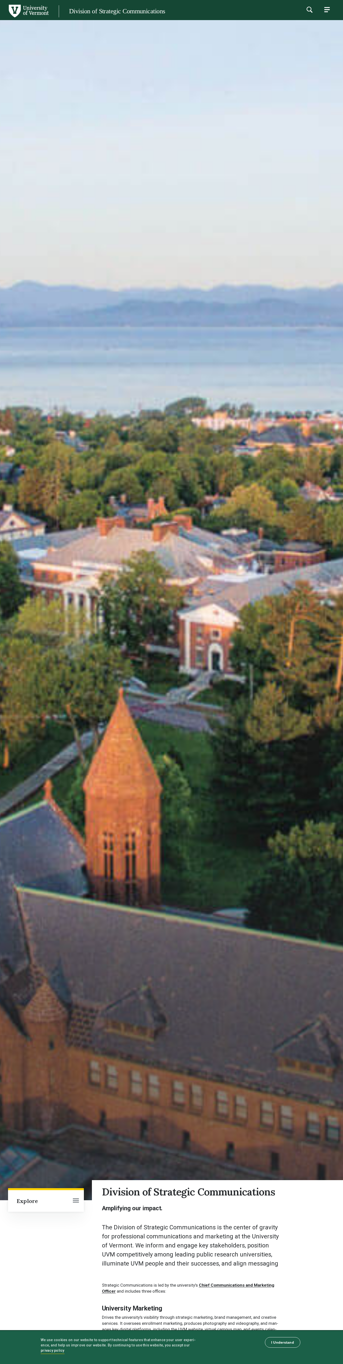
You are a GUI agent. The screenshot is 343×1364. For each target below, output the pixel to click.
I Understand (282, 1342)
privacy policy (53, 1350)
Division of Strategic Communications (117, 11)
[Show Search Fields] (309, 10)
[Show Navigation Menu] (327, 10)
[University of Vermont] (28, 17)
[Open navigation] (75, 1201)
